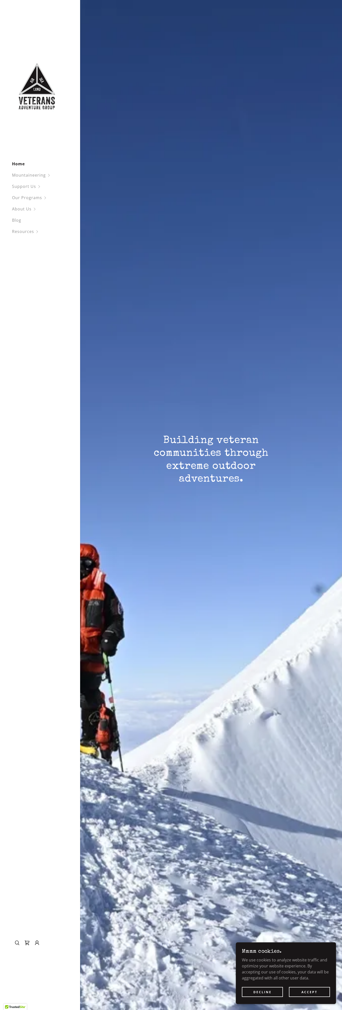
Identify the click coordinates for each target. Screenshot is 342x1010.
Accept (309, 992)
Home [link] (18, 164)
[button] (46, 175)
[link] (37, 86)
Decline (262, 992)
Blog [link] (16, 220)
